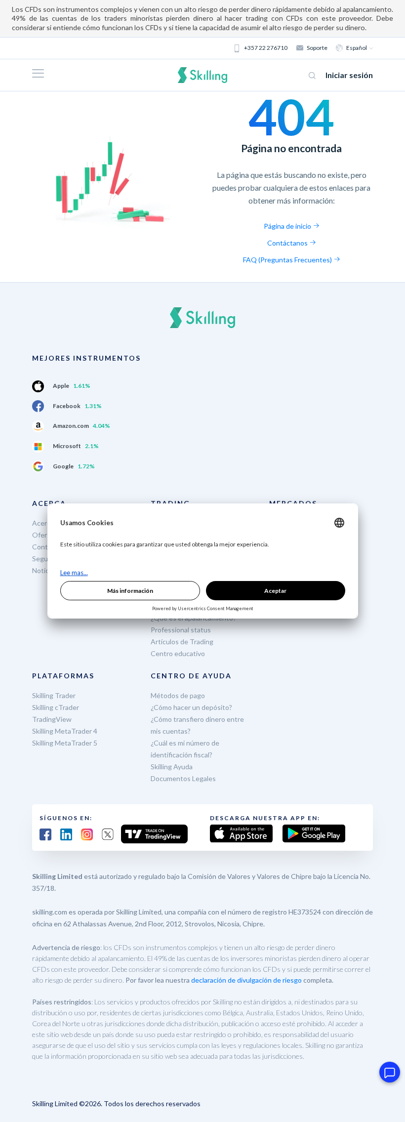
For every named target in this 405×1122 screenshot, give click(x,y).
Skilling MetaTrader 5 (64, 743)
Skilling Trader (54, 695)
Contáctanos (288, 243)
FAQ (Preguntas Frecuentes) (288, 259)
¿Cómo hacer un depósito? (191, 707)
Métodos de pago (178, 695)
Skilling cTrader (55, 707)
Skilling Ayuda (172, 766)
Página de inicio (288, 226)
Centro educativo (178, 653)
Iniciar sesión (349, 75)
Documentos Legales (183, 778)
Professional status (181, 629)
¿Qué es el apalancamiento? (193, 618)
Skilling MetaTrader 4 (64, 731)
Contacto (47, 546)
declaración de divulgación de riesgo (246, 980)
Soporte (317, 47)
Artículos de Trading (182, 641)
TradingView (52, 719)
